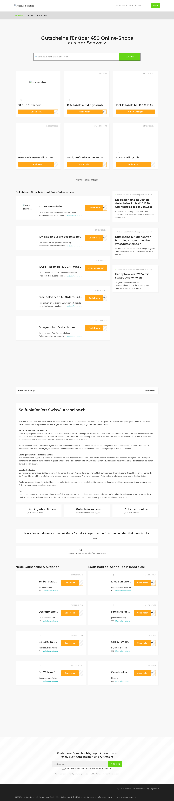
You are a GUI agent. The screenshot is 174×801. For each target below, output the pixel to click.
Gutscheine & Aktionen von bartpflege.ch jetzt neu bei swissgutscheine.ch (133, 240)
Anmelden (115, 764)
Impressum (155, 789)
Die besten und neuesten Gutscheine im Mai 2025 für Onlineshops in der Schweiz (133, 203)
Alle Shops (42, 15)
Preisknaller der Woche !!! (128, 611)
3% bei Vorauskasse (51, 581)
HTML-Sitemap (126, 789)
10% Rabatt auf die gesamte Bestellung (93, 105)
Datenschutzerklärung (141, 789)
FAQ (117, 789)
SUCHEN (155, 6)
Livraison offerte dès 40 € (128, 581)
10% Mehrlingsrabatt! (129, 157)
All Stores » (150, 391)
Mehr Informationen (75, 215)
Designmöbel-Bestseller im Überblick (92, 157)
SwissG (149, 195)
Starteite (18, 15)
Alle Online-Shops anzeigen (87, 180)
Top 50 (29, 15)
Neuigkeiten (139, 195)
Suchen (130, 56)
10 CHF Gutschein (29, 105)
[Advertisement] (135, 319)
